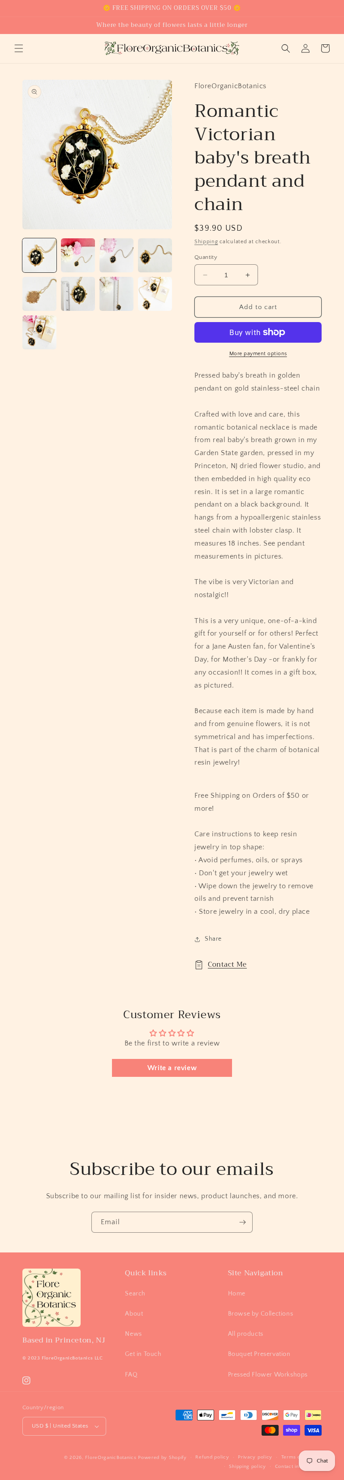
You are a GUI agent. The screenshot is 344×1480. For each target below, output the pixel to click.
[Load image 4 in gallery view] (155, 255)
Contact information (298, 1466)
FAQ (131, 1374)
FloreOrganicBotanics (110, 1457)
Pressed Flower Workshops (268, 1374)
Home (236, 1293)
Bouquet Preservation (259, 1354)
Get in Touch (143, 1354)
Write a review (172, 1068)
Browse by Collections (260, 1313)
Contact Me (227, 964)
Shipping (206, 242)
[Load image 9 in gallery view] (39, 332)
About (134, 1313)
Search (135, 1293)
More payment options (258, 354)
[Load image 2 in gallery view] (78, 255)
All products (245, 1334)
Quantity (205, 257)
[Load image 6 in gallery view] (78, 294)
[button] (19, 48)
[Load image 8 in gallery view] (155, 294)
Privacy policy (255, 1457)
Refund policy (212, 1457)
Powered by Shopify (162, 1457)
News (133, 1334)
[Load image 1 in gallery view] (39, 255)
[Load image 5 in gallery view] (39, 294)
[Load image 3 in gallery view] (116, 255)
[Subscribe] (242, 1222)
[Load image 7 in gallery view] (116, 294)
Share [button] (213, 938)
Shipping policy (247, 1466)
